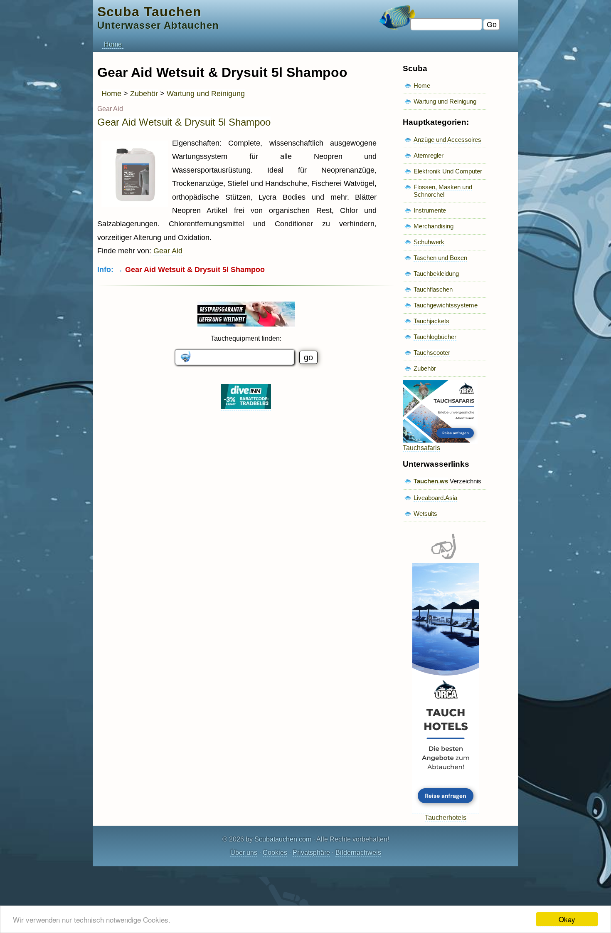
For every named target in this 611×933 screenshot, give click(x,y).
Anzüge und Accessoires (447, 139)
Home (113, 44)
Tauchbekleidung (436, 273)
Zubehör (144, 93)
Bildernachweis (358, 852)
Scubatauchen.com (282, 839)
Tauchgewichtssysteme (446, 305)
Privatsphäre (311, 852)
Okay (567, 919)
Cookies (275, 852)
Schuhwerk (429, 241)
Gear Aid (167, 251)
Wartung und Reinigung (206, 93)
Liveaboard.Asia (435, 497)
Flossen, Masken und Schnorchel (443, 190)
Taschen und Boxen (440, 257)
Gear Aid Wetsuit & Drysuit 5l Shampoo (184, 122)
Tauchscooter (432, 352)
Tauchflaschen (433, 289)
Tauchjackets (431, 320)
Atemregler (428, 155)
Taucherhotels (445, 817)
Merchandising (433, 226)
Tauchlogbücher (435, 336)
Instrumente (430, 210)
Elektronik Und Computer (448, 171)
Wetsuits (425, 513)
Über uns (243, 852)
